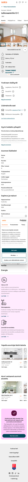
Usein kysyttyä (14, 452)
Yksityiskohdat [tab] (14, 224)
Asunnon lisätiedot (9, 151)
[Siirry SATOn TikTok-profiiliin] (15, 473)
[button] (20, 87)
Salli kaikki (14, 250)
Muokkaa (13, 255)
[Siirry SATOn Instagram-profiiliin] (12, 473)
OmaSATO (14, 460)
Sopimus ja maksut (9, 196)
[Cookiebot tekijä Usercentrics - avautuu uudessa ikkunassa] (20, 220)
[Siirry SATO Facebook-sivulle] (9, 473)
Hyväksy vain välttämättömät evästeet (14, 260)
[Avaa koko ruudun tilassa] (25, 27)
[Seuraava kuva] (25, 49)
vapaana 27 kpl (16, 110)
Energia (4, 270)
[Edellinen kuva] (3, 353)
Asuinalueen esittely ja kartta (10, 264)
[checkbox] (20, 363)
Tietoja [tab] (23, 224)
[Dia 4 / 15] (19, 45)
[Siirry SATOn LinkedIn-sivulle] (18, 473)
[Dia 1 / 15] (3, 45)
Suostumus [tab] (5, 224)
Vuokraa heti (14, 448)
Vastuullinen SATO (14, 456)
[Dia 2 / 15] (8, 45)
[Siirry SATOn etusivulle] (4, 2)
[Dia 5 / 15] (25, 45)
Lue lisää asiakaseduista (8, 118)
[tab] (3, 20)
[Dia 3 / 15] (14, 45)
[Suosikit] (22, 2)
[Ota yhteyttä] (19, 2)
